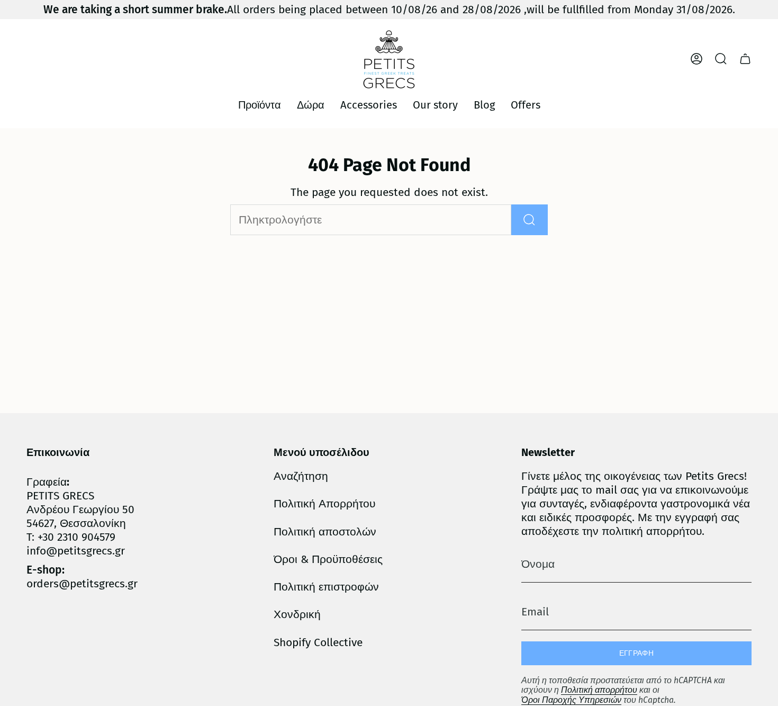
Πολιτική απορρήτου (599, 690)
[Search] (529, 219)
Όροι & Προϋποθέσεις (328, 559)
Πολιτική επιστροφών (326, 587)
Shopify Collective (318, 642)
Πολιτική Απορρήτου (324, 504)
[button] (259, 105)
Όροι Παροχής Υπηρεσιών (571, 700)
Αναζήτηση (301, 476)
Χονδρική (297, 614)
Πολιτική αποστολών (325, 532)
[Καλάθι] (745, 59)
